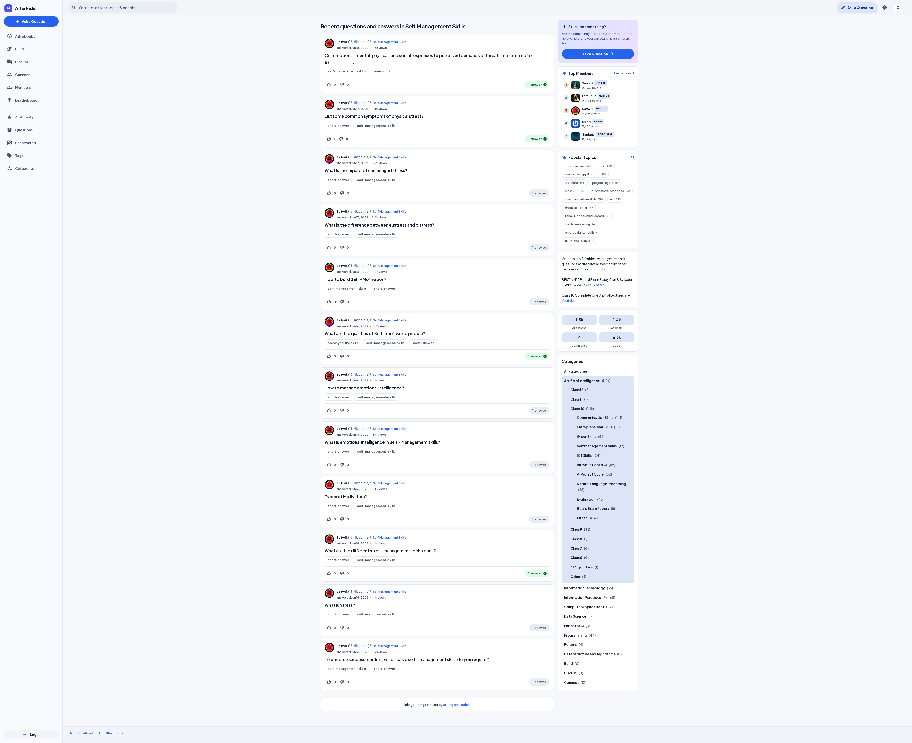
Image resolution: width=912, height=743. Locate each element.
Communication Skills (595, 417)
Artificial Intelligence (582, 381)
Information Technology (584, 588)
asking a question (456, 704)
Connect (22, 74)
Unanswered (25, 143)
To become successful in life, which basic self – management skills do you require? (407, 659)
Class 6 (576, 557)
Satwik (342, 42)
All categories (576, 371)
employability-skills (343, 343)
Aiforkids (25, 8)
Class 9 (576, 529)
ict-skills (575, 183)
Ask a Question (31, 21)
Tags (19, 155)
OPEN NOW (595, 285)
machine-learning (580, 224)
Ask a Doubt (25, 36)
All (632, 157)
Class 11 (576, 399)
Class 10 (577, 409)
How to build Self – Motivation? (355, 279)
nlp (615, 199)
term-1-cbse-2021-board (587, 216)
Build (19, 49)
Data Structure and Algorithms (589, 654)
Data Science (575, 616)
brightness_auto (884, 7)
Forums (570, 645)
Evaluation (586, 499)
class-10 (574, 191)
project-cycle (605, 183)
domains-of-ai (579, 207)
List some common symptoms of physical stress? (374, 116)
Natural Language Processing (601, 484)
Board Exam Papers (593, 508)
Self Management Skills (389, 42)
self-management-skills (347, 71)
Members (23, 87)
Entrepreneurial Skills (594, 427)
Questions (24, 130)
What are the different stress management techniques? (380, 550)
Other (582, 518)
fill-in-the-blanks (579, 241)
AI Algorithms (581, 567)
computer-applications (585, 174)
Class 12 (576, 390)
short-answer (338, 126)
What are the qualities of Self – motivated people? (375, 333)
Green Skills (586, 436)
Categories (24, 168)
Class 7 (576, 548)
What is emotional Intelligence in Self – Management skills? (382, 442)
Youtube (568, 300)
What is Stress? (340, 605)
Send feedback (81, 733)
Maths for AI (574, 626)
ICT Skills (584, 455)
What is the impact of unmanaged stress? (366, 170)
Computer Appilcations (584, 607)
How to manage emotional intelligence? (364, 387)
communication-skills (584, 199)
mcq (605, 166)
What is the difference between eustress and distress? (379, 224)
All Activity (24, 117)
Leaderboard (26, 100)
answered (344, 48)
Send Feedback (111, 733)
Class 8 (576, 539)
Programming (575, 635)
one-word (382, 71)
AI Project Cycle (590, 474)
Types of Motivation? (346, 496)
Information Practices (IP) (585, 597)
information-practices (610, 191)
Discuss (21, 62)
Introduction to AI (592, 465)
